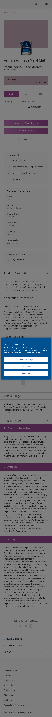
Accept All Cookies (26, 366)
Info (40, 352)
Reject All (26, 373)
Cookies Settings (26, 360)
